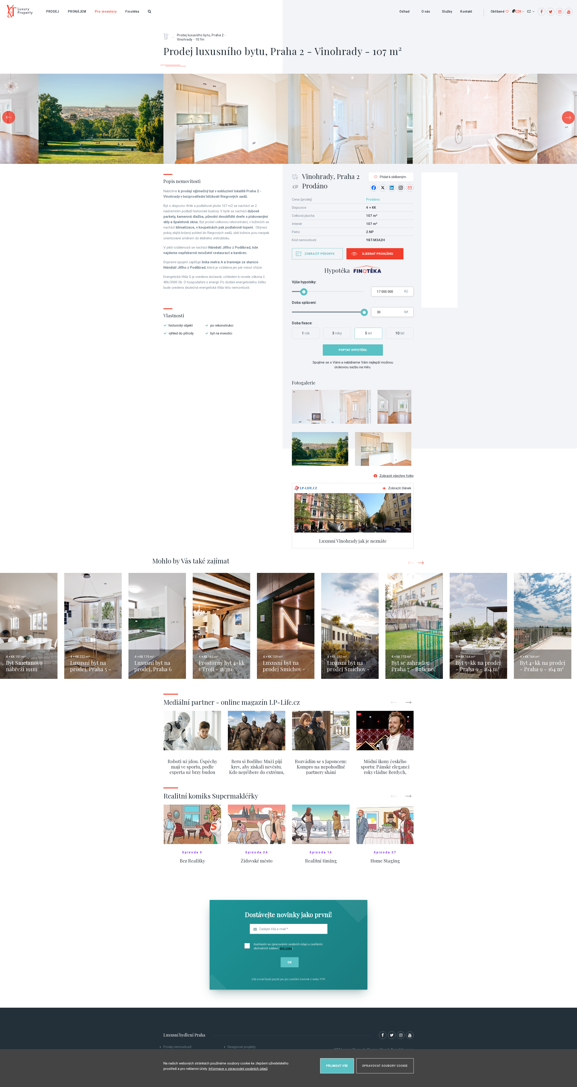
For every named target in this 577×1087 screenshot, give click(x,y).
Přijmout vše (337, 1065)
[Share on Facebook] (374, 188)
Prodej (52, 11)
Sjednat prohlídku (377, 253)
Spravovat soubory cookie (385, 1065)
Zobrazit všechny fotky (396, 476)
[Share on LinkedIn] (392, 188)
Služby (447, 11)
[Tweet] (383, 188)
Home (167, 35)
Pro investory (106, 11)
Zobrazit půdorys (320, 253)
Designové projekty (242, 1047)
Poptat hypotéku (353, 350)
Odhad (404, 11)
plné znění (285, 948)
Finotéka (132, 11)
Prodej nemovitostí (177, 1047)
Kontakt (466, 11)
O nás (425, 11)
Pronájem (77, 11)
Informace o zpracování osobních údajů (238, 1069)
